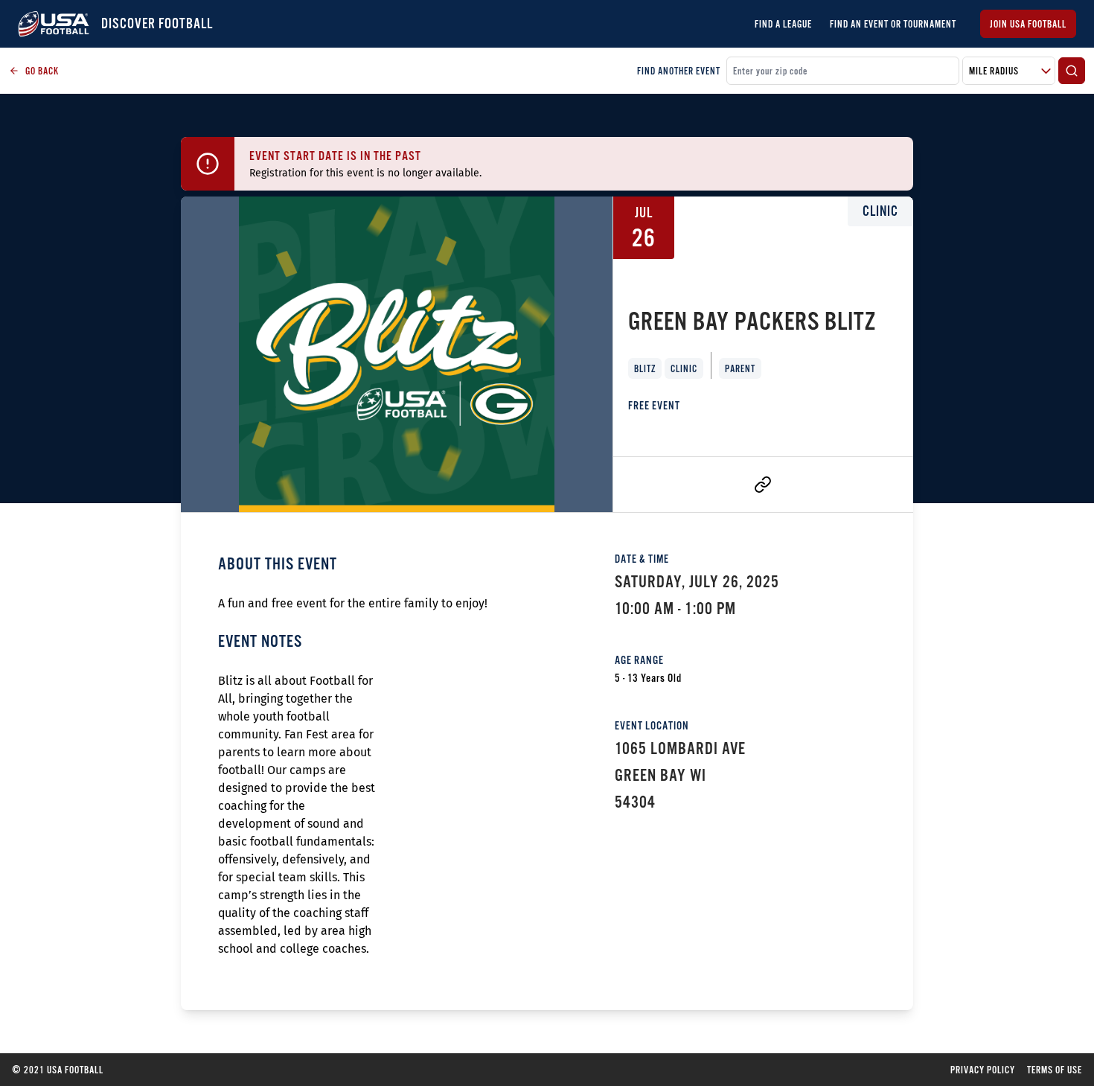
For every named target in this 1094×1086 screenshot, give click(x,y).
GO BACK (42, 71)
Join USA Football (1028, 24)
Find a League (783, 24)
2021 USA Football (57, 1070)
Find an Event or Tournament (893, 24)
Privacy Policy (982, 1069)
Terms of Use (1054, 1069)
